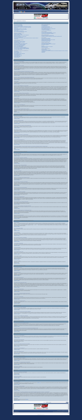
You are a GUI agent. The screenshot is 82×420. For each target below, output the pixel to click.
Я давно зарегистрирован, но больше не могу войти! (20, 29)
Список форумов (16, 11)
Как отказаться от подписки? (45, 44)
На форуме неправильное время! (18, 34)
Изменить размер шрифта (67, 11)
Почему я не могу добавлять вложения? (19, 45)
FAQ (61, 10)
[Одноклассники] (21, 11)
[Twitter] (20, 11)
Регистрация (64, 10)
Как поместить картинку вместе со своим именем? (20, 36)
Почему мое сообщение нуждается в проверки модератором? (21, 48)
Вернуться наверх (17, 69)
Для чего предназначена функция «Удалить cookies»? (20, 31)
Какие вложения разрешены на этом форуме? (47, 46)
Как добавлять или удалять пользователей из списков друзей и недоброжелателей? (52, 36)
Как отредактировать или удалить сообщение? (19, 41)
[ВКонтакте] (19, 11)
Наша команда (61, 411)
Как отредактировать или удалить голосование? (20, 44)
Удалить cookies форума (56, 411)
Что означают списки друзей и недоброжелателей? (48, 35)
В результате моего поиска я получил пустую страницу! (48, 39)
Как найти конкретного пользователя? (46, 40)
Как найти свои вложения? (45, 47)
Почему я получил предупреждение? (18, 46)
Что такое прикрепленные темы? (18, 55)
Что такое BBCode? (16, 51)
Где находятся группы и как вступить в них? (47, 27)
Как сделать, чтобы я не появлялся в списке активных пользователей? (22, 27)
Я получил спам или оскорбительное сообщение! (47, 33)
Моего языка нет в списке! (17, 35)
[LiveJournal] (23, 11)
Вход (67, 10)
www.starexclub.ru (43, 414)
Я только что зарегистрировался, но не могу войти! (20, 28)
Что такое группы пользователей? (46, 26)
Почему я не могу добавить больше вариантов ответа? (20, 43)
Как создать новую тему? (17, 40)
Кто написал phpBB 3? (44, 49)
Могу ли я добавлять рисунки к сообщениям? (19, 53)
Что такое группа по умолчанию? (45, 29)
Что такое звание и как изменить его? (18, 37)
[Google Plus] (24, 11)
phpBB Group (39, 382)
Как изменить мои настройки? (17, 33)
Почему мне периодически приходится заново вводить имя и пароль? (22, 26)
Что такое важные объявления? (18, 54)
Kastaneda (26, 399)
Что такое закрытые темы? (17, 56)
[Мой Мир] (22, 11)
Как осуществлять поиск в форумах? (46, 38)
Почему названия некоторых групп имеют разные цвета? (48, 28)
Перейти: (44, 402)
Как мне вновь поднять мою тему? (18, 49)
